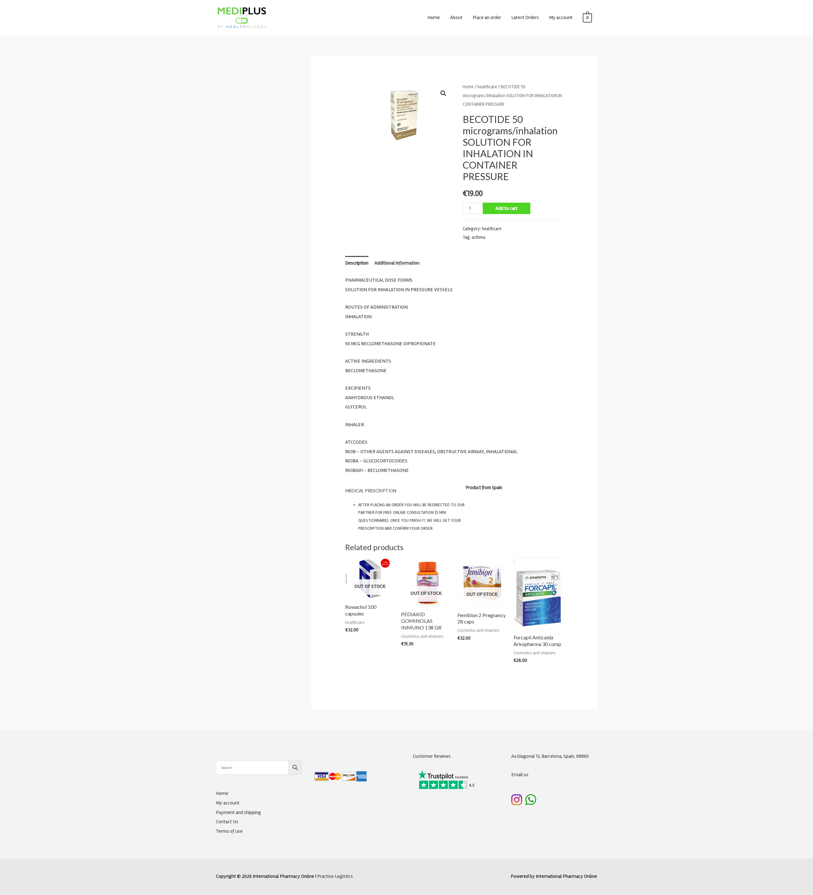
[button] (443, 93)
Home (433, 17)
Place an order (487, 17)
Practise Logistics (335, 876)
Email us (519, 774)
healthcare (487, 87)
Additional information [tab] (397, 263)
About (456, 17)
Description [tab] (356, 263)
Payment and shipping (238, 812)
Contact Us (227, 821)
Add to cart (506, 208)
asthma (478, 237)
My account (561, 17)
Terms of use (229, 831)
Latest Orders (525, 17)
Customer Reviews (432, 756)
